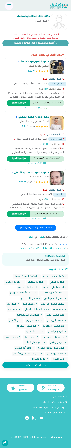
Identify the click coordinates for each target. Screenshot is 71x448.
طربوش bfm (30, 337)
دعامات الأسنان (34, 332)
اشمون (30, 237)
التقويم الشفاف (35, 282)
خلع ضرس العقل (56, 332)
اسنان (44, 79)
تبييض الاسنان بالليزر (54, 299)
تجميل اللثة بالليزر (29, 299)
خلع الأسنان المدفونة (54, 326)
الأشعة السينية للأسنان (25, 277)
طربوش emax (11, 337)
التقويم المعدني (13, 282)
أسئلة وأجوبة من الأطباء (54, 402)
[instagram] (35, 418)
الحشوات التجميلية (27, 288)
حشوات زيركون (33, 321)
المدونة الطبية (58, 396)
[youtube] (42, 418)
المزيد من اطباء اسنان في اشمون (35, 228)
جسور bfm (12, 304)
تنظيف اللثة (29, 304)
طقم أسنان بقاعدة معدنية (51, 348)
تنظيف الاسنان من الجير (53, 304)
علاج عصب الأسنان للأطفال (26, 354)
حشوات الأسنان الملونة (28, 315)
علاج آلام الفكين (23, 348)
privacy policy (56, 437)
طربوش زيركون (57, 343)
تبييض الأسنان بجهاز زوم (22, 293)
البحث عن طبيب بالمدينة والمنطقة (49, 407)
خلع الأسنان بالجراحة (27, 326)
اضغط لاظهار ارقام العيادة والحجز (34, 43)
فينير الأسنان (58, 359)
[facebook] (28, 418)
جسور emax (59, 310)
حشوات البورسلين (56, 321)
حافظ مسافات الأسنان (36, 310)
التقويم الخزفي (57, 282)
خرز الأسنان (14, 321)
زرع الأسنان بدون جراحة (53, 337)
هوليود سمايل (38, 359)
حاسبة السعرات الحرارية (54, 413)
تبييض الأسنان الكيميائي (52, 293)
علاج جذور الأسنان (55, 354)
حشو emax (13, 310)
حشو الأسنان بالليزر (55, 315)
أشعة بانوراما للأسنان (54, 277)
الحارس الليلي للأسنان (54, 288)
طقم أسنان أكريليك (34, 343)
